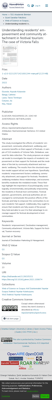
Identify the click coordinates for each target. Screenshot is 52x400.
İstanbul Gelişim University (13, 329)
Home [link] (4, 14)
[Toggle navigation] (46, 5)
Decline (36, 396)
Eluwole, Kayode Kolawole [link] (13, 91)
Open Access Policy (43, 329)
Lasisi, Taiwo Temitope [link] (12, 97)
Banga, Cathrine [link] (9, 94)
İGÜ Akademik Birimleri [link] (20, 14)
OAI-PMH (27, 332)
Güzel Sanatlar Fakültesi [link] (15, 17)
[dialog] (26, 390)
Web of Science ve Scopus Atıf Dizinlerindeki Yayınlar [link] (17, 20)
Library (29, 329)
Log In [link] (38, 5)
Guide (18, 332)
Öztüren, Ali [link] (7, 100)
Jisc (35, 332)
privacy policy (32, 391)
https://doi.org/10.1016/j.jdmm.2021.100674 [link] (22, 279)
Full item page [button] (12, 318)
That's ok (45, 396)
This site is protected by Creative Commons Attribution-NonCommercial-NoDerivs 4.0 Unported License (27, 343)
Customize (6, 396)
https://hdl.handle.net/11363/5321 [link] (17, 276)
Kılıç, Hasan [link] (7, 103)
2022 (4, 82)
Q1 (3, 249)
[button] (13, 6)
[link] (25, 73)
